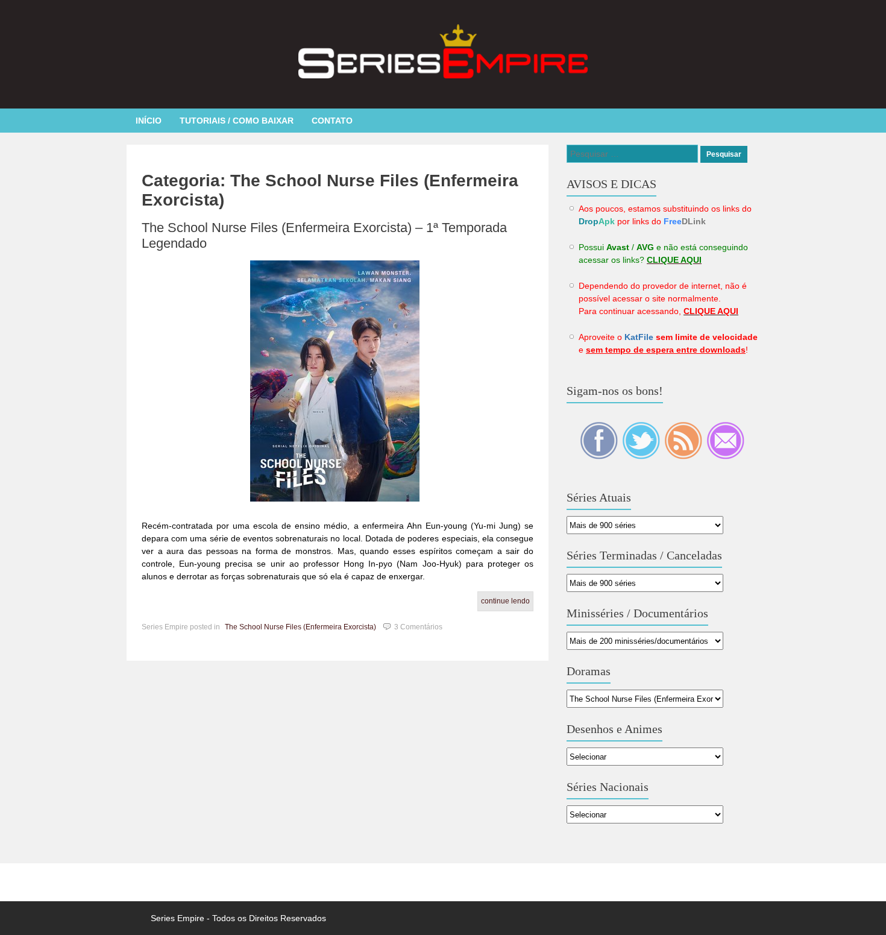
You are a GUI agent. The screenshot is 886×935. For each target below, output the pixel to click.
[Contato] (725, 456)
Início (149, 120)
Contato (332, 120)
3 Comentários (418, 627)
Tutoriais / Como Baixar (237, 120)
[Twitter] (642, 456)
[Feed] (684, 456)
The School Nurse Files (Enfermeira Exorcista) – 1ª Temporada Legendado (324, 235)
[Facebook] (600, 456)
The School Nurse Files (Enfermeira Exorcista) (300, 627)
